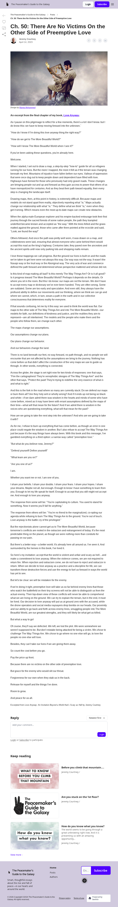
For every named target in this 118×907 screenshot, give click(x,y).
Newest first (95, 717)
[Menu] (112, 4)
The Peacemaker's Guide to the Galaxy (27, 15)
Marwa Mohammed (27, 108)
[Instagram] (84, 880)
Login (88, 4)
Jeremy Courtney (27, 39)
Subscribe (102, 4)
